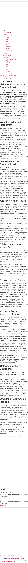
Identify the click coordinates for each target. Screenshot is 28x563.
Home (4, 28)
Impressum (3, 543)
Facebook (3, 549)
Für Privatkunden (7, 32)
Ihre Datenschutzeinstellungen (15, 558)
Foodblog (5, 34)
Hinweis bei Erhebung (8, 561)
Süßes (7, 43)
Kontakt (2, 551)
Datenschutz (3, 545)
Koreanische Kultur (11, 36)
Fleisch (8, 39)
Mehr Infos (3, 498)
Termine (5, 30)
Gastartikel (9, 50)
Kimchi (8, 45)
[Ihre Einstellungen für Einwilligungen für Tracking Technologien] (25, 560)
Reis (7, 41)
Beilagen (8, 46)
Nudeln (8, 48)
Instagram (3, 547)
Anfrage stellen (4, 538)
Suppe (8, 37)
